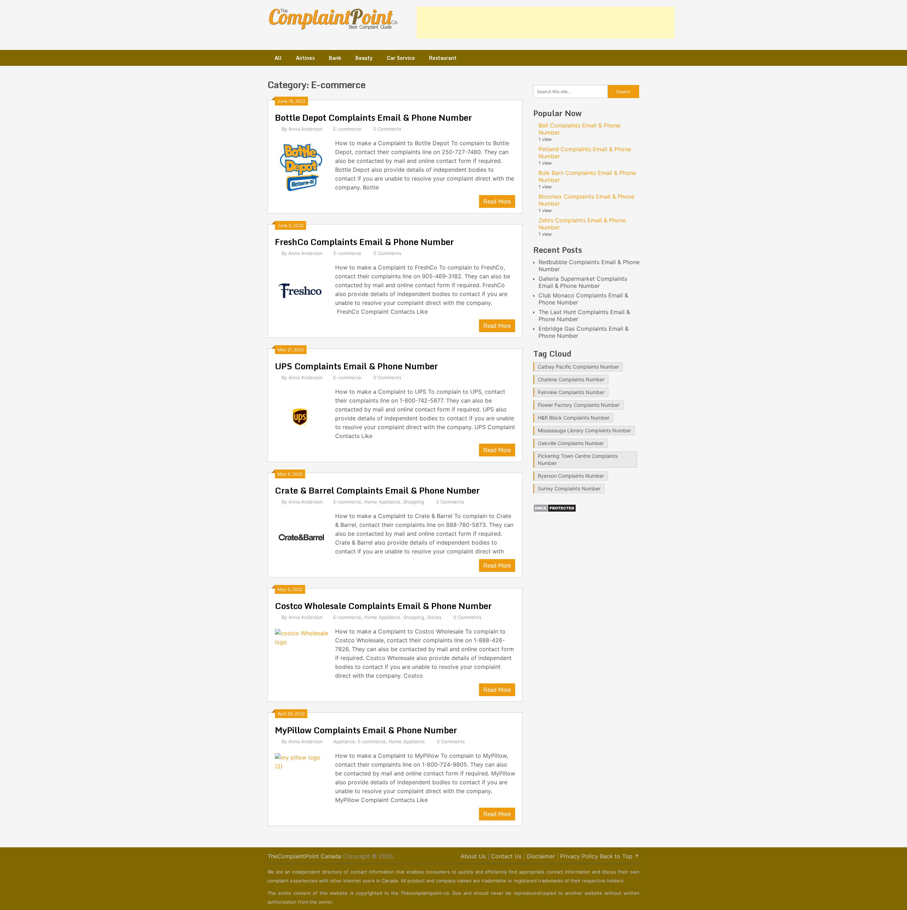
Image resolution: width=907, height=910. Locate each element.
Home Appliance (382, 502)
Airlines (305, 58)
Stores (434, 617)
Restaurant (443, 58)
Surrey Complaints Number (569, 488)
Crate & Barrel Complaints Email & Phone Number (377, 490)
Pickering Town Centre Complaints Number (578, 459)
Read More (497, 201)
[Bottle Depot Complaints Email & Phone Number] (301, 166)
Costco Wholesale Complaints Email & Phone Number (383, 606)
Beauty (364, 58)
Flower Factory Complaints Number (579, 405)
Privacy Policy (579, 856)
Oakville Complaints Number (571, 443)
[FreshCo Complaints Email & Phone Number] (301, 290)
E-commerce (347, 129)
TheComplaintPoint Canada (304, 856)
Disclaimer (541, 856)
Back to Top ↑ (620, 856)
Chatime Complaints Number (571, 379)
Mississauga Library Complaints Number (584, 430)
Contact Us (506, 856)
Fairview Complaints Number (571, 392)
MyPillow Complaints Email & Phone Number (366, 730)
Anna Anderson (305, 129)
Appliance (344, 741)
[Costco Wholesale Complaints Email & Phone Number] (301, 654)
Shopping (413, 502)
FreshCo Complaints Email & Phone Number (364, 242)
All (278, 58)
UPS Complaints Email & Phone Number (356, 366)
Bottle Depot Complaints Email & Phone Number (373, 117)
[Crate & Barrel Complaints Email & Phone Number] (301, 539)
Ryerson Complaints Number (571, 476)
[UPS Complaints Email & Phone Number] (301, 414)
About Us (473, 856)
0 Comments (387, 129)
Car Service (401, 58)
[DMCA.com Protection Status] (554, 510)
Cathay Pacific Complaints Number (578, 367)
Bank (335, 58)
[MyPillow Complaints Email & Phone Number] (301, 778)
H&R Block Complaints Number (573, 418)
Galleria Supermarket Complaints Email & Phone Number (583, 282)
